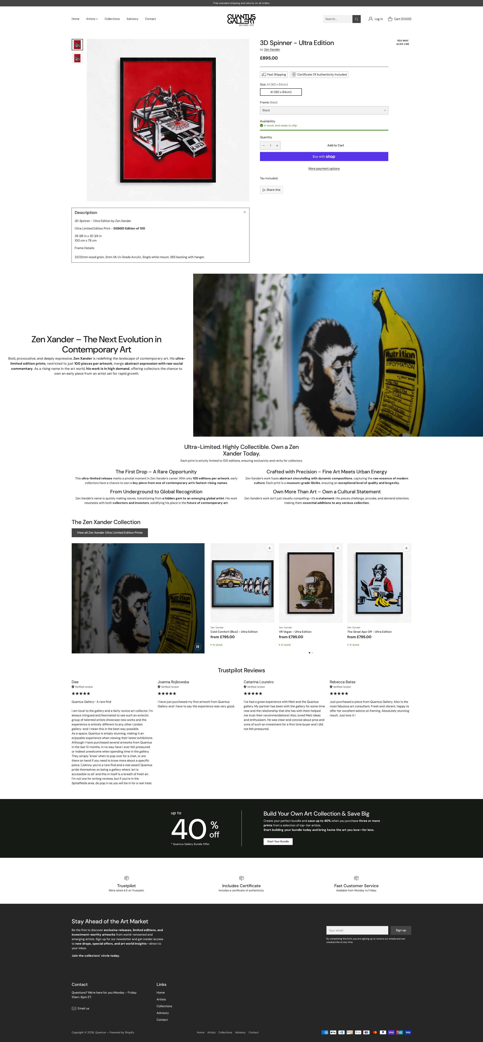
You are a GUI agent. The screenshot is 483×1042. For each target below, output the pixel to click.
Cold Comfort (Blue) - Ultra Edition (234, 632)
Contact (162, 1020)
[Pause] (198, 646)
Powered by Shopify (122, 1032)
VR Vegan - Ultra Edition (295, 632)
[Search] (356, 19)
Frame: (269, 102)
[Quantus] (241, 18)
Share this (273, 190)
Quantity (266, 137)
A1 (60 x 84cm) (280, 92)
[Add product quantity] (277, 146)
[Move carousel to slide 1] (309, 652)
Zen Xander (272, 49)
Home (161, 993)
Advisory (163, 1013)
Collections (164, 1006)
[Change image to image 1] (77, 44)
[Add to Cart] (269, 548)
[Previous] (210, 595)
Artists (161, 999)
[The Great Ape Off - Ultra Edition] (379, 583)
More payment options (324, 169)
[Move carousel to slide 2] (312, 652)
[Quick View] (269, 556)
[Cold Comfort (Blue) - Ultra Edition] (243, 583)
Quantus (100, 1032)
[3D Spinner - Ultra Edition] (168, 120)
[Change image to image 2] (77, 58)
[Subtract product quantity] (263, 146)
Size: (274, 84)
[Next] (411, 595)
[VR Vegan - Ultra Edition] (311, 583)
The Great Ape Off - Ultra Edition (369, 632)
